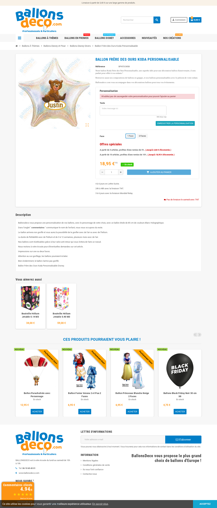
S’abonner (184, 439)
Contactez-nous (90, 474)
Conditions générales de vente (96, 465)
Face (102, 136)
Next (199, 335)
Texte (102, 103)
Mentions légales (90, 460)
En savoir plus (100, 503)
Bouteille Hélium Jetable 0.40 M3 (61, 315)
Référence (100, 66)
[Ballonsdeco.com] (39, 19)
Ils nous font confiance (93, 469)
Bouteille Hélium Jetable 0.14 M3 (30, 315)
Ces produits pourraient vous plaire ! (102, 339)
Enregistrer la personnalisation (175, 123)
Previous (195, 335)
